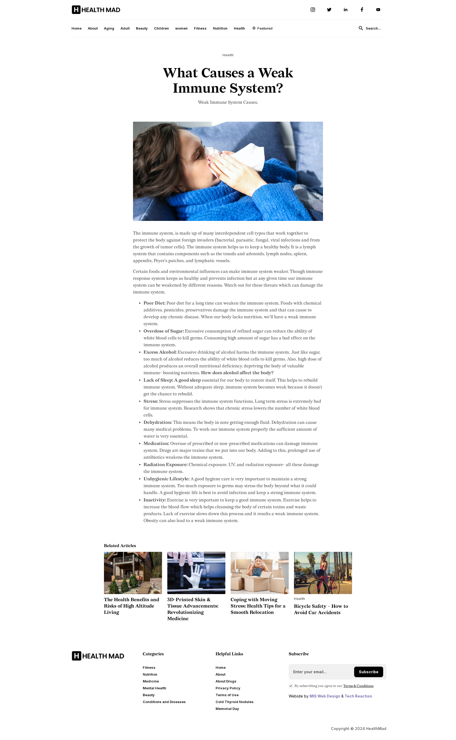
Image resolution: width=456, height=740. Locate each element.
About (93, 28)
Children (161, 28)
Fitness (200, 28)
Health (239, 28)
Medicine (151, 681)
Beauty (142, 28)
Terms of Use (227, 695)
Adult (125, 28)
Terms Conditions (358, 686)
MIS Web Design (325, 696)
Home (77, 28)
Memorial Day (227, 708)
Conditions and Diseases (164, 702)
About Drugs (226, 681)
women (181, 28)
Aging (109, 28)
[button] (262, 28)
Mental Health (154, 688)
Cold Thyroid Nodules (235, 702)
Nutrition (220, 28)
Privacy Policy (228, 688)
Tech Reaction (358, 696)
